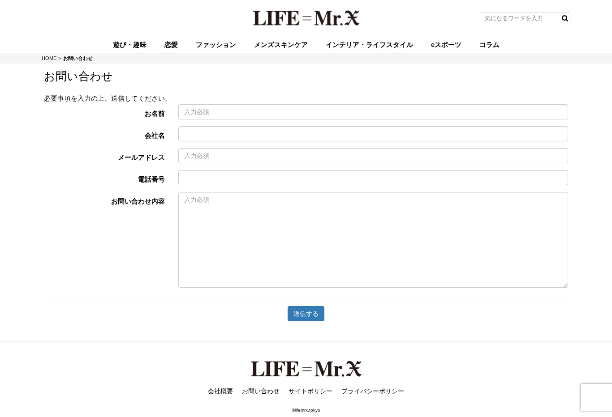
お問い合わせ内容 (138, 201)
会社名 (155, 135)
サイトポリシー (310, 391)
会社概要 (220, 391)
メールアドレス (141, 157)
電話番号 (151, 179)
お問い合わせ (261, 391)
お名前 (155, 113)
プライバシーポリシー (372, 391)
